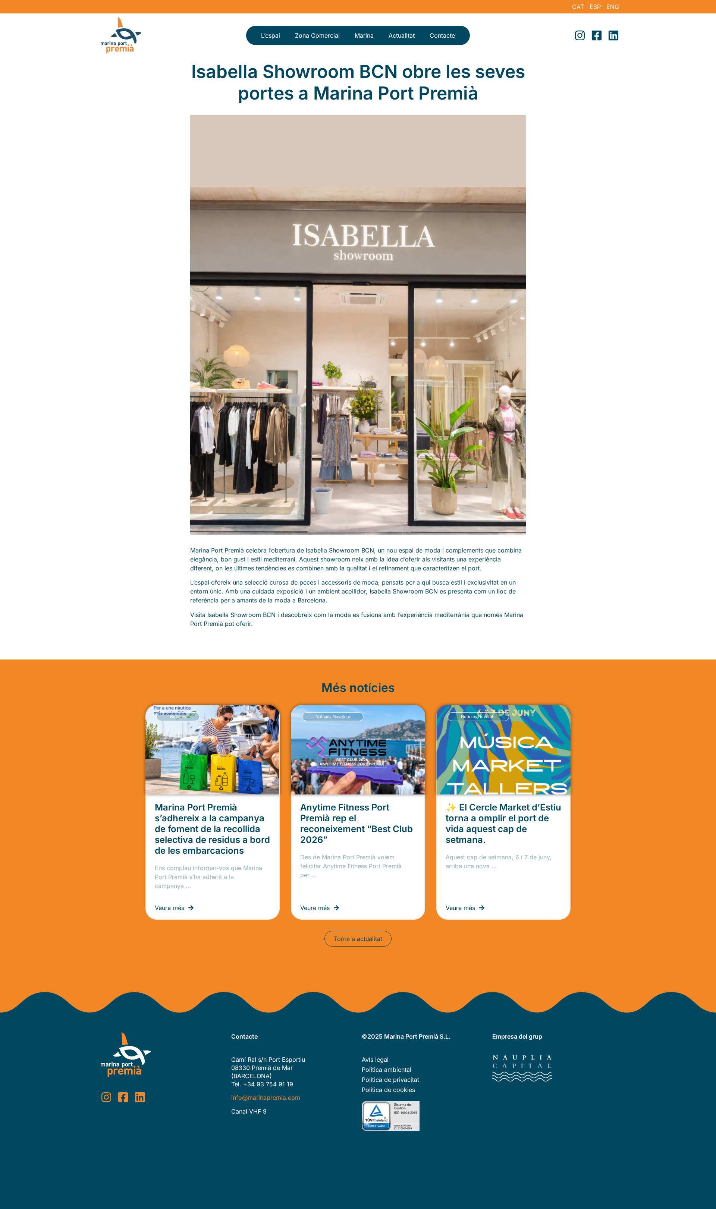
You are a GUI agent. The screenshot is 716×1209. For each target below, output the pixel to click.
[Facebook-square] (596, 35)
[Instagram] (579, 35)
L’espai (270, 35)
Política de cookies (388, 1089)
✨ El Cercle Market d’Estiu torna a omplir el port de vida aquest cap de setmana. (503, 823)
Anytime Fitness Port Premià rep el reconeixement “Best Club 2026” (356, 823)
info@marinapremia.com (265, 1097)
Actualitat (402, 35)
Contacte (442, 35)
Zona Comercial (317, 35)
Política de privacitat (390, 1079)
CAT (578, 7)
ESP (595, 7)
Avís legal (375, 1059)
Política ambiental (386, 1069)
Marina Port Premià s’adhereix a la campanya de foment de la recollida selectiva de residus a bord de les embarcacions (212, 829)
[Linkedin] (613, 35)
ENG (612, 7)
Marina (364, 35)
